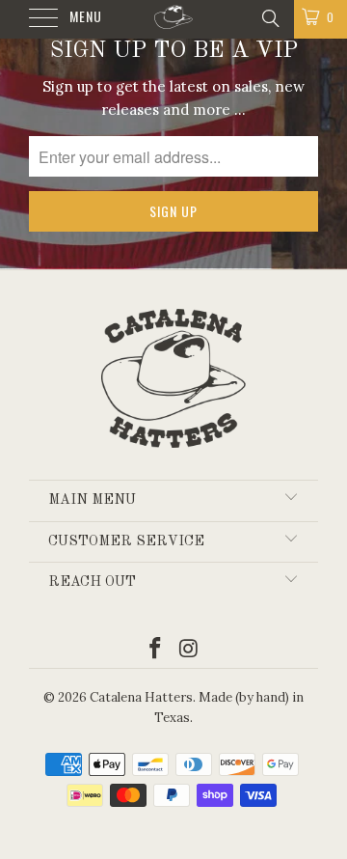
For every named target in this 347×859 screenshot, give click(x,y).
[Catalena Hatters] (173, 19)
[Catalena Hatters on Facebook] (156, 650)
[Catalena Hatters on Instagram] (189, 650)
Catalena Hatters (141, 697)
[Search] (269, 17)
